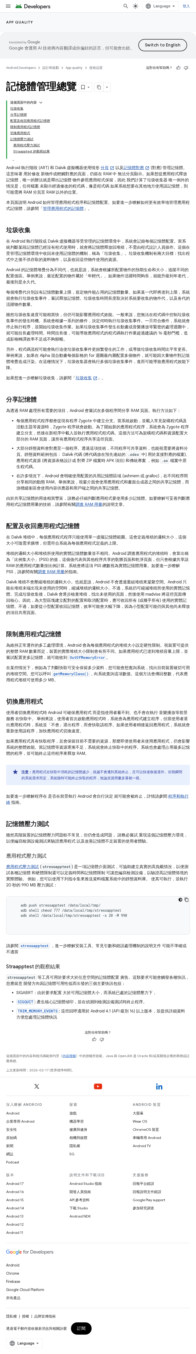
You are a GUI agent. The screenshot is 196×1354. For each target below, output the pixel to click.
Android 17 (15, 1183)
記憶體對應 (134, 167)
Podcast (12, 1162)
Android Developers (21, 68)
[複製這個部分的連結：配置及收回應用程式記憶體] (85, 526)
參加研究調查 (143, 1208)
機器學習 (76, 1121)
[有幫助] (178, 68)
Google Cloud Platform (25, 1289)
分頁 (105, 167)
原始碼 (11, 1137)
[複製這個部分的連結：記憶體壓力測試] (54, 824)
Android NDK (80, 1216)
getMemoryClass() (71, 673)
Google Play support (149, 1200)
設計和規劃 (50, 68)
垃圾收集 (84, 378)
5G (72, 1154)
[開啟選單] (8, 6)
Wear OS (140, 1121)
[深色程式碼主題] (180, 900)
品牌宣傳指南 (45, 1316)
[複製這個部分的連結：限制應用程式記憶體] (66, 635)
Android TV (142, 1146)
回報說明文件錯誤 (147, 1191)
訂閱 (81, 1328)
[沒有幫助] (186, 68)
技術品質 (96, 68)
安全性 (11, 1129)
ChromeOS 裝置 (146, 1129)
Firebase (13, 1281)
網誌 (9, 1154)
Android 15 (15, 1200)
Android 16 (15, 1191)
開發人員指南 (80, 1191)
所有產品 (13, 1298)
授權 (25, 1316)
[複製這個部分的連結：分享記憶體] (42, 400)
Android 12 (15, 1224)
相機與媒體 (78, 1137)
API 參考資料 (79, 1200)
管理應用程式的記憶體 (63, 208)
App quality (19, 22)
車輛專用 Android (147, 1137)
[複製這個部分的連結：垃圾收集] (36, 231)
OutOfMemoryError (87, 657)
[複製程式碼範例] (186, 900)
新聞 (9, 1146)
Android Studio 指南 (85, 1183)
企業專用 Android (20, 1121)
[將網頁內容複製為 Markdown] (99, 87)
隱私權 (74, 1146)
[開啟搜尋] (126, 6)
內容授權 (69, 1056)
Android (12, 1113)
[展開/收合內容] (41, 102)
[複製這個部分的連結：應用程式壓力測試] (51, 856)
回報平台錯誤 (143, 1183)
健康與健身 (78, 1129)
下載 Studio (78, 1208)
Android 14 (15, 1208)
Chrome (12, 1273)
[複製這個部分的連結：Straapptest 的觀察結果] (65, 967)
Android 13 (14, 1216)
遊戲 (73, 1113)
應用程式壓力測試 (22, 866)
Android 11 (14, 1232)
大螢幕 (138, 1113)
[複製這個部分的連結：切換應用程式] (48, 702)
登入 (186, 6)
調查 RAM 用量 (89, 504)
